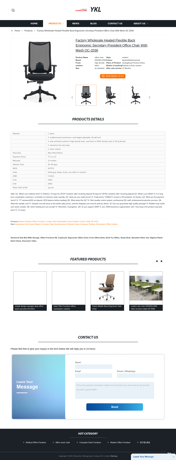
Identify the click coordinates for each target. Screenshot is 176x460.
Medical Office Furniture (36, 442)
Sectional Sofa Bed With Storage (25, 238)
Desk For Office (112, 238)
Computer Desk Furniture (90, 442)
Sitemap (114, 456)
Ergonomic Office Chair (78, 238)
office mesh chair (63, 442)
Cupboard (62, 238)
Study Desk (125, 238)
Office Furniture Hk (48, 238)
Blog (93, 23)
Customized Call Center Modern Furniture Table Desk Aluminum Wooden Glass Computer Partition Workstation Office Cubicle (66, 224)
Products (55, 23)
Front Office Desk (97, 238)
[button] (13, 10)
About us (139, 23)
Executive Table (29, 241)
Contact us (115, 23)
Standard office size (140, 238)
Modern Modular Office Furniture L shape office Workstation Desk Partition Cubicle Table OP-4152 (58, 221)
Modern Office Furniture (120, 442)
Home (34, 23)
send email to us (115, 76)
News (75, 23)
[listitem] (88, 96)
